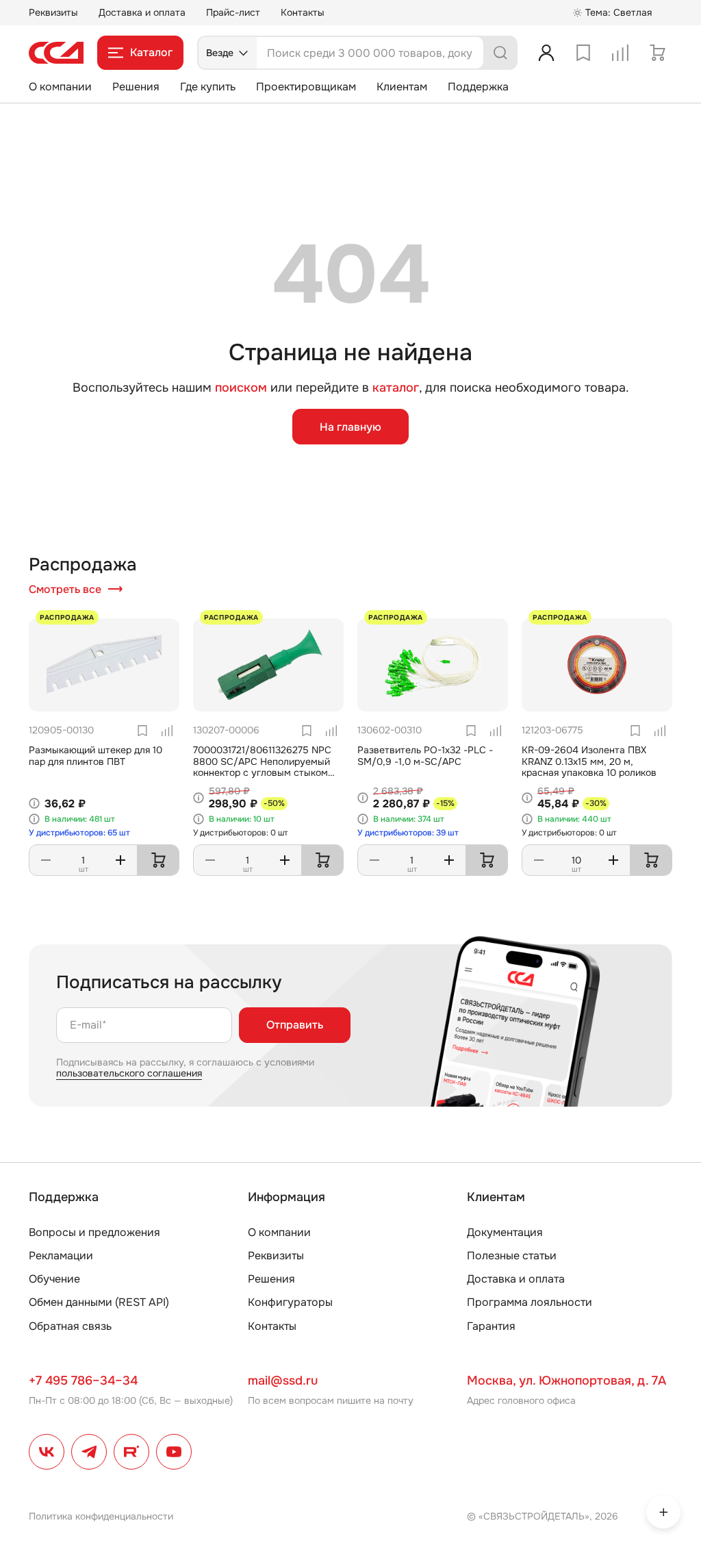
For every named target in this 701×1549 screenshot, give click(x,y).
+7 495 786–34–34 (83, 1380)
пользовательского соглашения (129, 1073)
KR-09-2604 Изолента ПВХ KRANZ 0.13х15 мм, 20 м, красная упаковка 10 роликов (589, 761)
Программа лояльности (529, 1302)
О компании (60, 86)
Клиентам (402, 86)
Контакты (302, 12)
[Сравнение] (620, 53)
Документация (505, 1232)
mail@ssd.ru (283, 1380)
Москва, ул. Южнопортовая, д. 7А (566, 1380)
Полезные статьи (512, 1255)
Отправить (294, 1025)
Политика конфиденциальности (101, 1516)
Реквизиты (53, 12)
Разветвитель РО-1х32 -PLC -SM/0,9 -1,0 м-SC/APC (425, 756)
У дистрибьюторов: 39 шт (408, 833)
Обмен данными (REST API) (99, 1302)
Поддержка (478, 86)
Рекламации (61, 1255)
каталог (395, 387)
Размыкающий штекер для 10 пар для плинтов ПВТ (95, 756)
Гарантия (491, 1326)
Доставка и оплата (142, 12)
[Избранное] (583, 53)
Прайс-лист (233, 12)
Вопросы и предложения (94, 1232)
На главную (350, 427)
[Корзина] (657, 53)
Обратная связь (70, 1326)
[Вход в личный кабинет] (546, 53)
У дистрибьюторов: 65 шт (79, 833)
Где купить (207, 86)
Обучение (54, 1279)
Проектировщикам (306, 86)
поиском (241, 388)
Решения (136, 86)
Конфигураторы (290, 1302)
